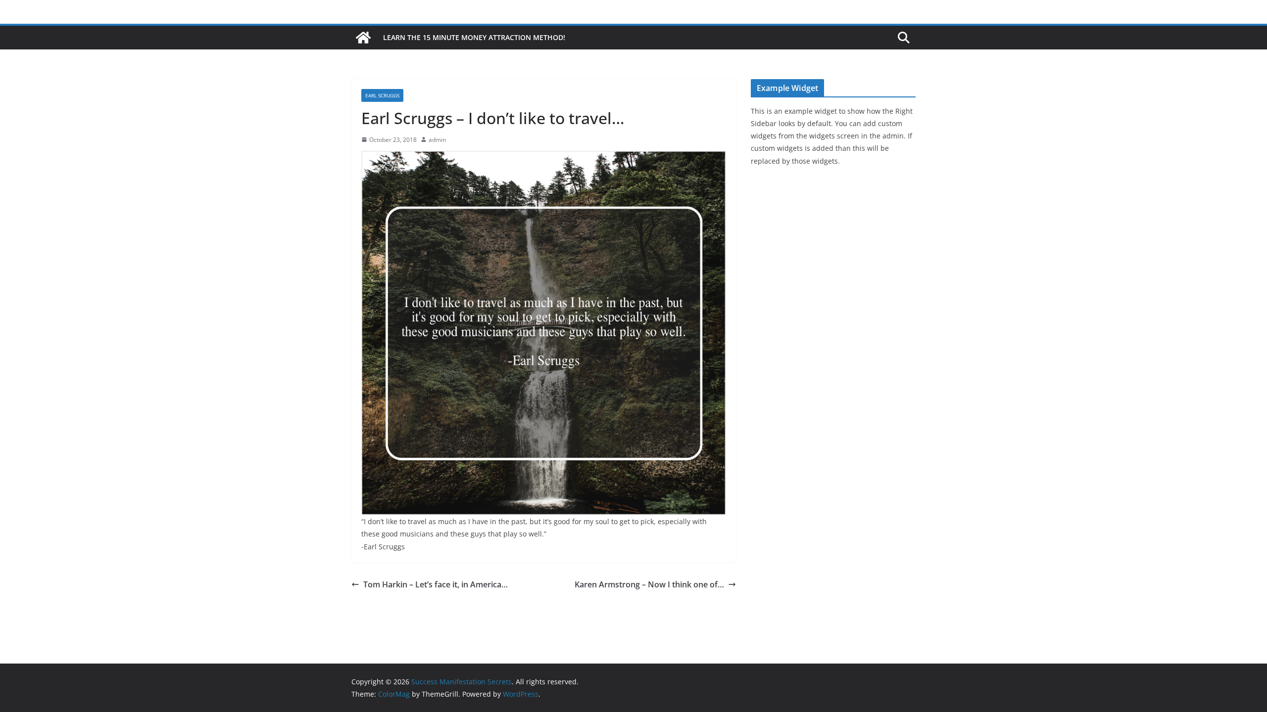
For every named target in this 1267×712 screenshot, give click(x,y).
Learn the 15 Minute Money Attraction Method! (474, 37)
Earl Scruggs (382, 95)
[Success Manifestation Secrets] (363, 37)
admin (437, 139)
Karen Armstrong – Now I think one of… (649, 584)
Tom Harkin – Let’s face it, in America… (435, 584)
